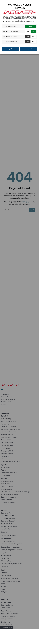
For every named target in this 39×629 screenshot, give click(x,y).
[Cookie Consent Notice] (19, 27)
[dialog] (19, 27)
